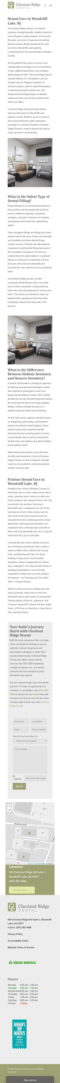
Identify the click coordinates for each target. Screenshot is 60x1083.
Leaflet (29, 864)
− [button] (9, 810)
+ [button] (9, 806)
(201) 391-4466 (23, 927)
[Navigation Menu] (50, 5)
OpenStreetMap (40, 864)
